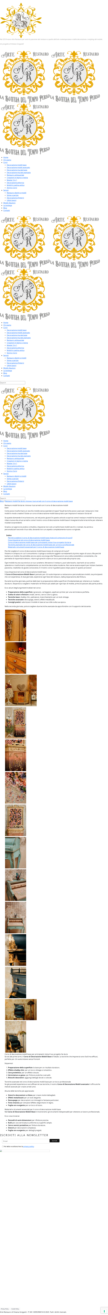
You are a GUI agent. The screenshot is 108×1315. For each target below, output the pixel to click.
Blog (2, 501)
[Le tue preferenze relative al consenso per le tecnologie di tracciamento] (104, 1311)
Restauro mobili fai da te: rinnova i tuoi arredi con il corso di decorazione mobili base (39, 501)
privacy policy (28, 1146)
